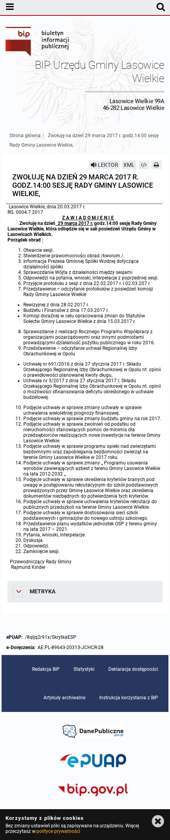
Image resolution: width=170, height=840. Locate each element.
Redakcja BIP (46, 669)
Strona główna (25, 135)
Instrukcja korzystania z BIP (128, 697)
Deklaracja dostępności (133, 669)
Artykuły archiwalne (64, 697)
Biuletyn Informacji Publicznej (38, 43)
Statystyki (84, 669)
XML (129, 165)
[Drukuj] (156, 164)
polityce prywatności (58, 831)
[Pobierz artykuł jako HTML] (144, 164)
